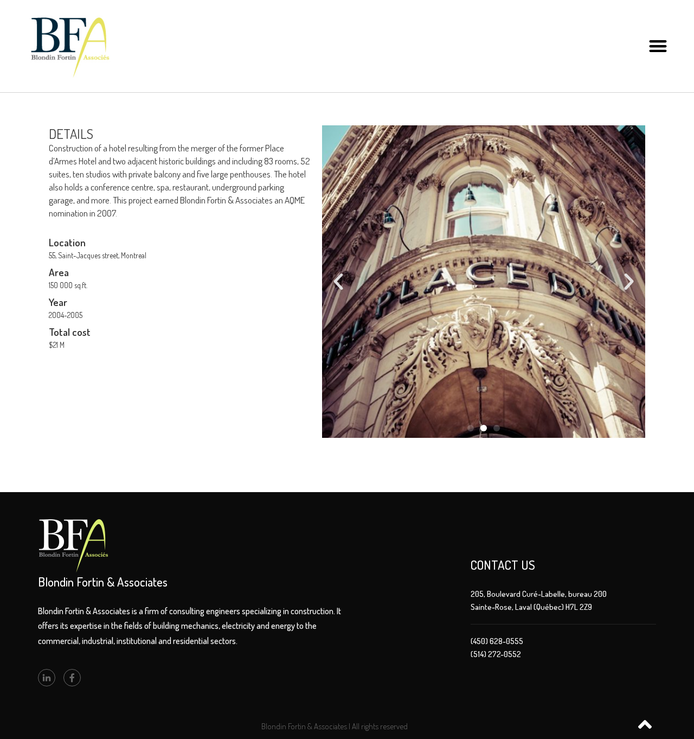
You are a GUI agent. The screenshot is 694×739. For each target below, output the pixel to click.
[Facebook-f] (72, 677)
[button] (658, 46)
